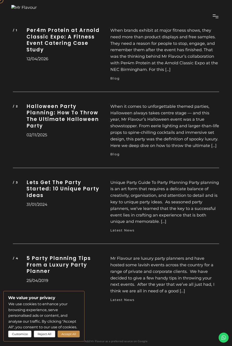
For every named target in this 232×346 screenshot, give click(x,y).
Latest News (122, 230)
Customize (20, 334)
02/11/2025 (37, 134)
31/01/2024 (37, 204)
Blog (115, 78)
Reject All (44, 334)
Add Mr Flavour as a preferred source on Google (116, 341)
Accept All (68, 334)
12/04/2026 (37, 58)
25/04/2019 (37, 280)
